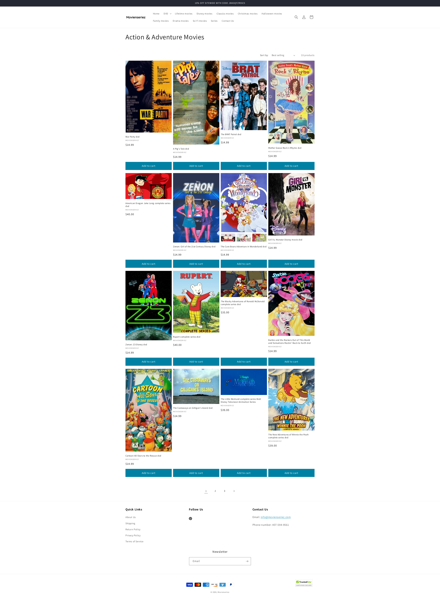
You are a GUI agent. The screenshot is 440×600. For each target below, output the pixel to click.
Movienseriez (223, 592)
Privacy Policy (132, 535)
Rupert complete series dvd (186, 336)
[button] (167, 13)
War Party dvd (132, 136)
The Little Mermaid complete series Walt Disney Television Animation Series (241, 400)
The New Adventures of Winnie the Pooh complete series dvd (288, 436)
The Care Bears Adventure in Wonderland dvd (243, 246)
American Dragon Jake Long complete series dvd (147, 205)
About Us (130, 517)
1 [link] (206, 491)
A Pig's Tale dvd (181, 148)
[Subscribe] (247, 561)
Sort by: (264, 55)
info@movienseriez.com (276, 517)
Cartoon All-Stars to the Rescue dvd (143, 455)
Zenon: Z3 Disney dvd (136, 344)
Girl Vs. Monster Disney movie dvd (285, 239)
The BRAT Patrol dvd (231, 134)
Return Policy (132, 529)
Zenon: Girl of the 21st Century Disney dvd (194, 246)
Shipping (130, 523)
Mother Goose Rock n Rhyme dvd (284, 148)
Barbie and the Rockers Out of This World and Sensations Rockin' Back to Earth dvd (289, 341)
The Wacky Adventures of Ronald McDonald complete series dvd (243, 303)
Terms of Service (134, 541)
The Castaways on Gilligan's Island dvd (193, 408)
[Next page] (234, 491)
